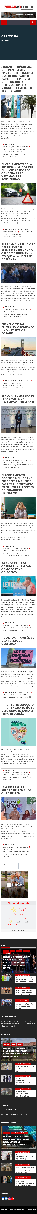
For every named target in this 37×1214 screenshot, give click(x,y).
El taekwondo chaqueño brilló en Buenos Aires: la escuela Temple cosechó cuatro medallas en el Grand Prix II (25, 981)
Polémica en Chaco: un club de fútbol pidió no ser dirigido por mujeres (24, 992)
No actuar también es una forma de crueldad (17, 641)
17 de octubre (21, 628)
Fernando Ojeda (15, 314)
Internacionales (15, 1132)
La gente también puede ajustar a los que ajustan (16, 790)
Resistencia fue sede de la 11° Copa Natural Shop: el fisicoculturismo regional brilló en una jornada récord (16, 962)
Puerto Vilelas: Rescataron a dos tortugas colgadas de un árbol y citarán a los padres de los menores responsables (25, 1096)
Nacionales (19, 950)
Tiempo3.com (22, 930)
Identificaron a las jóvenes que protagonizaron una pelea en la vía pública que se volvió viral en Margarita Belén (24, 1083)
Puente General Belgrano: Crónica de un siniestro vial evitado (17, 328)
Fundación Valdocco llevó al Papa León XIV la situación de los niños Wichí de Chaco (25, 1169)
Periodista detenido (15, 316)
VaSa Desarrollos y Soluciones (25, 1209)
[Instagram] (9, 1198)
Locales (12, 950)
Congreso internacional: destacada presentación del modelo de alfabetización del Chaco (25, 1157)
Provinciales (23, 147)
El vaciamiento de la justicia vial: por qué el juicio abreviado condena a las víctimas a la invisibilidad (17, 171)
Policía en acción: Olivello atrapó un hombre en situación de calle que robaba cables (25, 1068)
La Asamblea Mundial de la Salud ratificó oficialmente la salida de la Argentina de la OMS (25, 1182)
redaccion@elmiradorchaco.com (16, 1114)
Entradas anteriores (7, 866)
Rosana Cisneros (24, 556)
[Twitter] (6, 1198)
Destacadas (19, 229)
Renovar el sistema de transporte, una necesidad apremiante (18, 399)
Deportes (6, 950)
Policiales (20, 1044)
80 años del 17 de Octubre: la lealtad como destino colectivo (16, 567)
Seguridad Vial (15, 237)
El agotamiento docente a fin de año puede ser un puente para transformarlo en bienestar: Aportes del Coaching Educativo (17, 484)
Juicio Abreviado (9, 234)
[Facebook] (3, 1198)
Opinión (15, 147)
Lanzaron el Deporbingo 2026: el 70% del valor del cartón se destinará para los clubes (25, 1005)
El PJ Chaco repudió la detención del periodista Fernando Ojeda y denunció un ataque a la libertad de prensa (18, 251)
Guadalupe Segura (14, 854)
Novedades (7, 147)
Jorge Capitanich (16, 630)
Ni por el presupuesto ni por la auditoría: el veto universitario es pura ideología (17, 709)
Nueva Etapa (18, 777)
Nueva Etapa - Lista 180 (22, 697)
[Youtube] (12, 1198)
